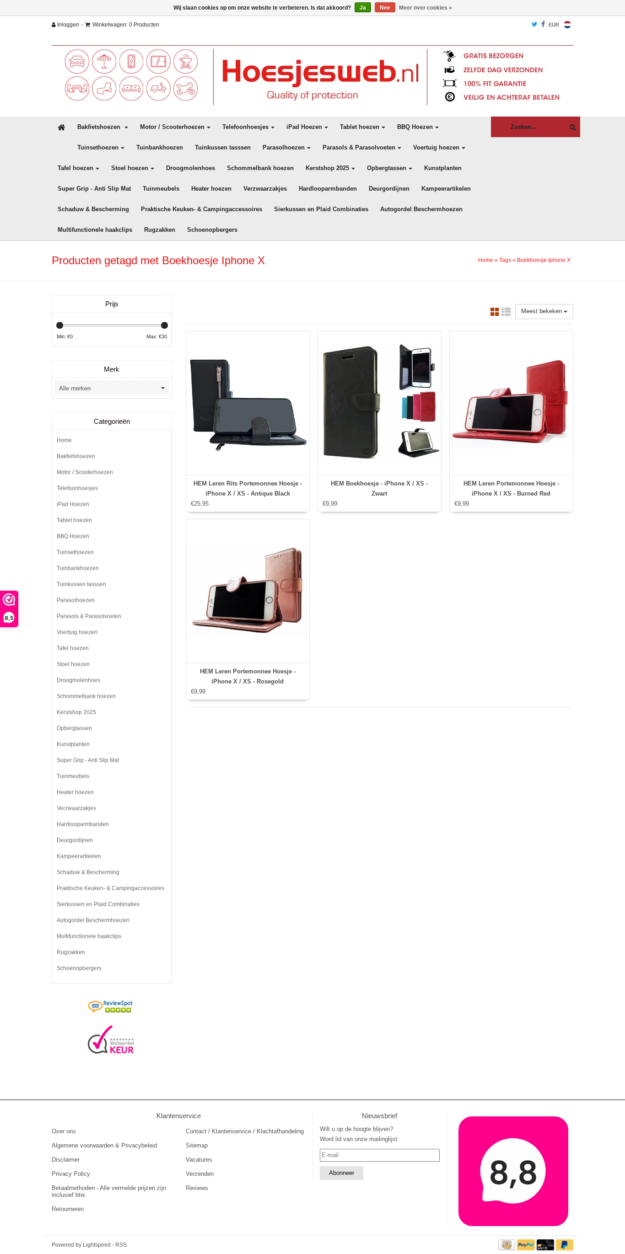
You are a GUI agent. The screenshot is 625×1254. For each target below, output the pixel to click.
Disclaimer (66, 1159)
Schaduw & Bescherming (93, 209)
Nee (385, 8)
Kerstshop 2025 (327, 168)
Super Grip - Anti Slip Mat (94, 188)
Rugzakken (159, 229)
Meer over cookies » (425, 8)
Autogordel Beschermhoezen (421, 209)
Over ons (64, 1131)
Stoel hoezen (129, 168)
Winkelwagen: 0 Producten (125, 24)
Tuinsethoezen (98, 147)
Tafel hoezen (75, 168)
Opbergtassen (386, 168)
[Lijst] (506, 313)
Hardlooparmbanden (328, 188)
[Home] (312, 75)
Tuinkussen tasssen (223, 147)
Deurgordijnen (389, 188)
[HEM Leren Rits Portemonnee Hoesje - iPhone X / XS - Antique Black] (247, 403)
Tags (505, 260)
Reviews (197, 1188)
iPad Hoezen (304, 126)
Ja (363, 8)
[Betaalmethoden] (507, 1244)
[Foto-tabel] (495, 313)
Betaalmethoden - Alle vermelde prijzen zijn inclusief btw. (109, 1191)
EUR (554, 24)
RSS (121, 1245)
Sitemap (197, 1145)
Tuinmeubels (161, 188)
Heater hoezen (211, 188)
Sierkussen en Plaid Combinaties (321, 209)
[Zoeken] (570, 127)
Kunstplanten (443, 168)
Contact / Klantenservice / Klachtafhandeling (245, 1131)
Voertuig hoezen (436, 147)
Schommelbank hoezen (260, 168)
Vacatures (199, 1159)
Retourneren (68, 1209)
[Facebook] (543, 24)
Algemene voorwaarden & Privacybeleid (104, 1145)
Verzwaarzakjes (265, 188)
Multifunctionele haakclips (95, 229)
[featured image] (514, 1171)
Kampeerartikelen (446, 188)
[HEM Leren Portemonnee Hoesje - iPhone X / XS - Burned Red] (511, 403)
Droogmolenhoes (190, 168)
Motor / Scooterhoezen (172, 126)
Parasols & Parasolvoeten (359, 147)
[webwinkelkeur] (111, 1039)
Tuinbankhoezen (159, 147)
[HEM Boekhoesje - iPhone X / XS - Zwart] (379, 403)
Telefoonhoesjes (245, 126)
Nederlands (567, 24)
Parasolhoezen (284, 147)
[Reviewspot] (111, 1007)
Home (485, 260)
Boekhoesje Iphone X (544, 260)
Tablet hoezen (359, 126)
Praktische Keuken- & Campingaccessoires (201, 209)
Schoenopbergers (212, 229)
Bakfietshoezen (99, 126)
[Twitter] (535, 24)
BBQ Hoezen (415, 126)
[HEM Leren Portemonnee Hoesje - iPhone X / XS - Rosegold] (247, 591)
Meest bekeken (542, 311)
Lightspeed (97, 1245)
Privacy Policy (71, 1173)
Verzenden (200, 1173)
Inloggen (67, 24)
